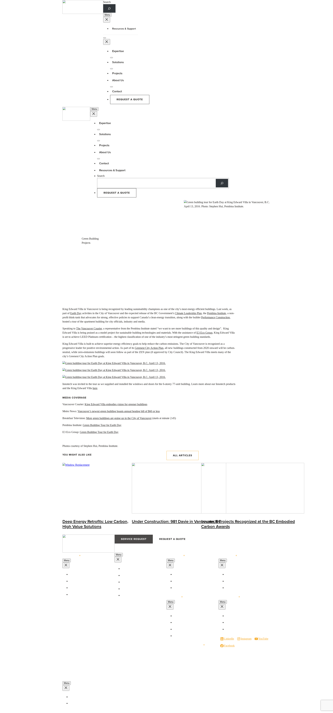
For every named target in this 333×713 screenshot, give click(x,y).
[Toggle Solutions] (111, 68)
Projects (117, 73)
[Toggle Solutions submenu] (98, 140)
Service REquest (134, 539)
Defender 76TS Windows (85, 581)
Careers (232, 629)
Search (107, 2)
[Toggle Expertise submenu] (111, 57)
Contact (117, 91)
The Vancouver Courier (89, 328)
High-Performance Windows (86, 574)
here (95, 388)
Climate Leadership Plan (188, 313)
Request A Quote (172, 539)
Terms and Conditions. (83, 703)
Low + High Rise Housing (190, 629)
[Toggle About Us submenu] (111, 86)
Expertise (118, 51)
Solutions (105, 134)
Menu (107, 15)
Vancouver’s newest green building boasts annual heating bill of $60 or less (119, 411)
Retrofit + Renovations (188, 635)
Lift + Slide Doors (133, 582)
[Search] (222, 183)
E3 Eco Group (204, 332)
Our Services (234, 581)
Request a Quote (130, 99)
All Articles (182, 455)
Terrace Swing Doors (134, 575)
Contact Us (228, 597)
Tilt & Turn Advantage (83, 594)
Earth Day (76, 313)
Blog (230, 574)
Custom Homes (184, 581)
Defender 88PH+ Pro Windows (88, 587)
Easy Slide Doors (132, 588)
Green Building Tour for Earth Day (102, 425)
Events (231, 587)
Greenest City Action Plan (149, 347)
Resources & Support (124, 28)
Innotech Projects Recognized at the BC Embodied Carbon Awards (248, 523)
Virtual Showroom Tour (240, 622)
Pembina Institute (216, 313)
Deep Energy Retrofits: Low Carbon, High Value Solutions (95, 523)
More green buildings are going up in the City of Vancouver (119, 418)
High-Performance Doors (137, 568)
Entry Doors (130, 595)
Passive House (183, 574)
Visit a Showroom (237, 615)
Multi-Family (183, 587)
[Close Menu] (106, 20)
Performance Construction (215, 317)
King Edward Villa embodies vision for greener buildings (116, 404)
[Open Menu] (104, 37)
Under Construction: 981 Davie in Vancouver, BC (176, 521)
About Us (118, 80)
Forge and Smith (91, 711)
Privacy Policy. (78, 697)
